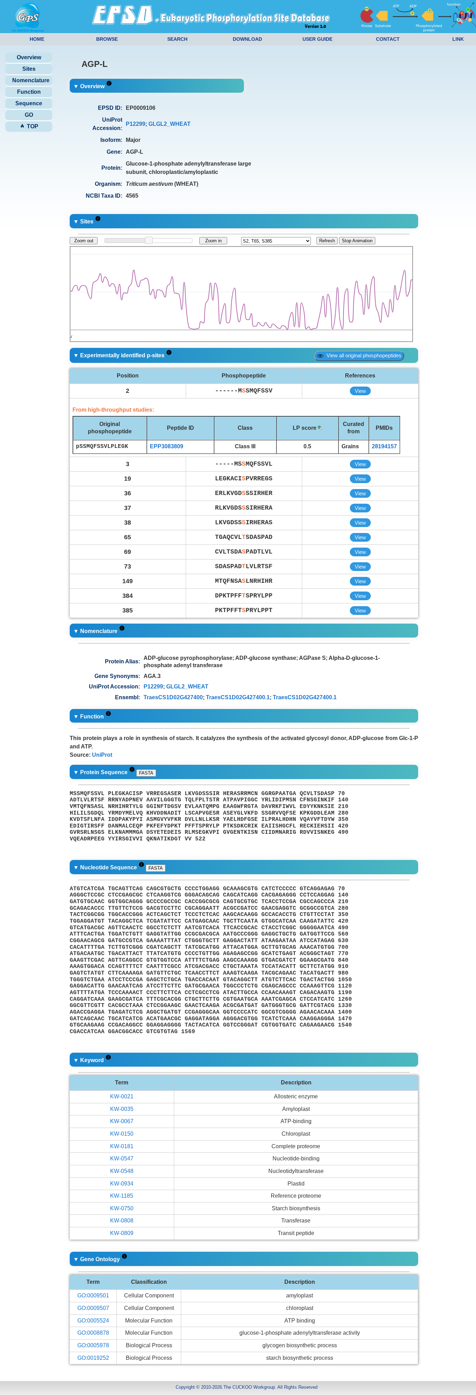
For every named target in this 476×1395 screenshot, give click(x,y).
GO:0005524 (93, 1321)
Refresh (327, 240)
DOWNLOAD (247, 39)
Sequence (28, 103)
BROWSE (107, 39)
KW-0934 (121, 1184)
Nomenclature (30, 80)
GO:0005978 (93, 1345)
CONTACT (388, 39)
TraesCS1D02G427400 (173, 697)
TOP (31, 126)
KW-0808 (121, 1221)
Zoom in (213, 240)
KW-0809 (121, 1233)
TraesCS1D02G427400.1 (238, 697)
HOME (37, 39)
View (360, 391)
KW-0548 (121, 1171)
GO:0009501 (93, 1295)
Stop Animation (357, 240)
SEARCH (177, 39)
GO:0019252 (93, 1358)
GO (29, 115)
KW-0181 (121, 1146)
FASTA (146, 773)
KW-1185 (121, 1196)
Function (29, 92)
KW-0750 (121, 1208)
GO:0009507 (93, 1308)
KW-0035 (121, 1109)
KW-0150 (121, 1134)
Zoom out (83, 240)
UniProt (102, 755)
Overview (29, 57)
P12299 (135, 124)
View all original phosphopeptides (362, 355)
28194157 (384, 446)
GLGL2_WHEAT (169, 124)
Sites (29, 69)
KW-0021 (121, 1096)
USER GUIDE (317, 39)
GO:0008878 (93, 1333)
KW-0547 (121, 1158)
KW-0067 (121, 1121)
